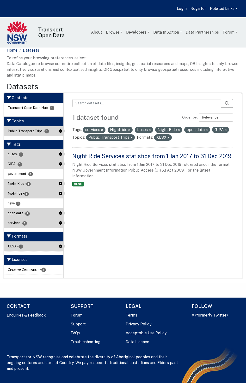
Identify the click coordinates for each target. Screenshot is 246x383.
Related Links (222, 8)
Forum (228, 32)
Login (182, 8)
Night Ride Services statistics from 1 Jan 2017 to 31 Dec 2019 (151, 156)
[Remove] (102, 130)
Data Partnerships (202, 32)
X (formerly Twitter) (210, 315)
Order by (189, 117)
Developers (136, 32)
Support (78, 324)
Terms (131, 315)
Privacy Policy (139, 324)
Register (198, 8)
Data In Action (166, 32)
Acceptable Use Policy (146, 333)
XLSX (78, 184)
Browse (112, 32)
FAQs (75, 333)
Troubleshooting (85, 342)
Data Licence (137, 342)
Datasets (31, 50)
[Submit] (227, 103)
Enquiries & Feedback (26, 315)
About (96, 32)
